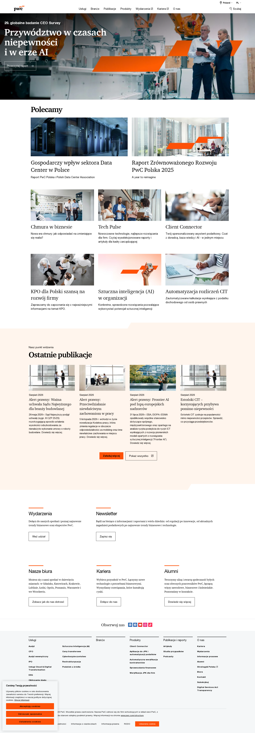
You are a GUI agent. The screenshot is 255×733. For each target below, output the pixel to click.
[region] (30, 706)
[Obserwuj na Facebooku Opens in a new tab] (135, 625)
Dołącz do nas (108, 601)
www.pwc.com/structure (132, 715)
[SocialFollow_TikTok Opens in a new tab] (150, 625)
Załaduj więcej (111, 455)
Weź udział (38, 536)
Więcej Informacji (21, 700)
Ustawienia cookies (30, 721)
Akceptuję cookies (30, 706)
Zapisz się (106, 536)
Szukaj (237, 8)
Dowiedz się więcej (179, 601)
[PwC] (19, 7)
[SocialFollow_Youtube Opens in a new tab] (140, 625)
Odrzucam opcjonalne (30, 714)
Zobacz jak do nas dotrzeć (48, 601)
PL (237, 2)
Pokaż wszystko (138, 455)
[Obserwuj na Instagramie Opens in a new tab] (145, 625)
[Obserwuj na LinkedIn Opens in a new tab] (130, 625)
